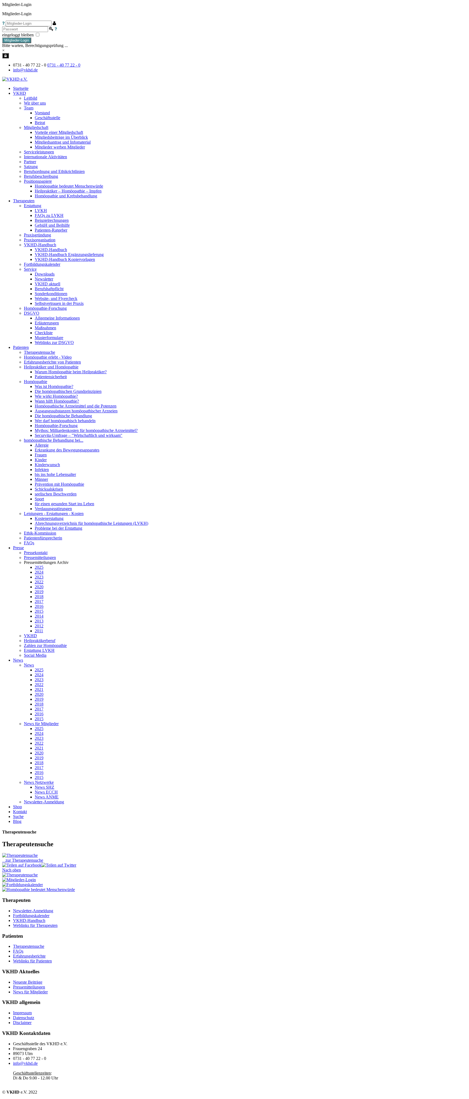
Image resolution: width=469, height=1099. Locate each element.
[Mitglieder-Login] (5, 55)
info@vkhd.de (25, 70)
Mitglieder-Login (16, 40)
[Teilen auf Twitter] (59, 865)
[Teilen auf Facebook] (22, 865)
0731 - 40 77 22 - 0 (63, 65)
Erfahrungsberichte (29, 956)
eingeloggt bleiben (18, 35)
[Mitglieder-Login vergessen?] (4, 23)
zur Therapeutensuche (24, 860)
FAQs (18, 951)
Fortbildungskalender (31, 915)
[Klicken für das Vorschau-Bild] (20, 855)
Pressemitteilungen (29, 987)
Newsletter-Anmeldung (44, 802)
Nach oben (11, 870)
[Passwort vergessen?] (56, 29)
